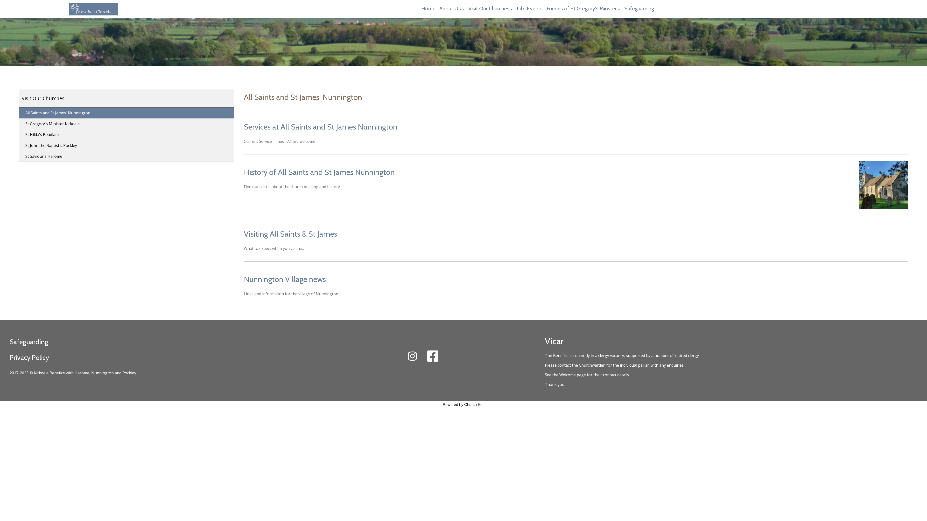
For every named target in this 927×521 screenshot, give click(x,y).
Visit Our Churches (488, 8)
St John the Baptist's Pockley (51, 145)
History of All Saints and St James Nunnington (319, 172)
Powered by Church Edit (464, 405)
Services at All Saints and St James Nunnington (320, 126)
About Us (450, 8)
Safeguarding (639, 8)
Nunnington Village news (285, 279)
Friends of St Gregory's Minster (582, 8)
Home (428, 8)
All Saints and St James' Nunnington (57, 113)
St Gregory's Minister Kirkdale (52, 123)
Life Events (530, 8)
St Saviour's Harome (43, 156)
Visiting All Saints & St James (290, 234)
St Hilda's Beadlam (42, 134)
